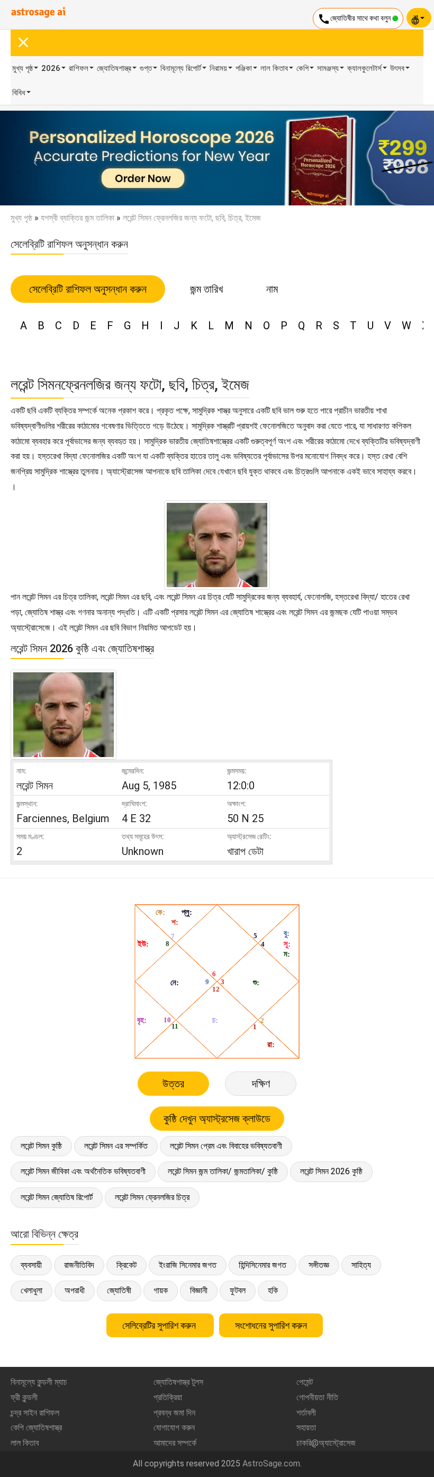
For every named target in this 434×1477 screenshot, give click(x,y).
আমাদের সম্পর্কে (174, 1443)
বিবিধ (18, 92)
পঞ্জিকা (244, 68)
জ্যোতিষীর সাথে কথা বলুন (355, 19)
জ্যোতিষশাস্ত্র (114, 68)
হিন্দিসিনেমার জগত (262, 1265)
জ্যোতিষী (119, 1290)
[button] (32, 158)
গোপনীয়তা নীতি (317, 1397)
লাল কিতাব (274, 68)
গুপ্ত (146, 68)
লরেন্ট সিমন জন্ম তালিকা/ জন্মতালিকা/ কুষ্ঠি (223, 1171)
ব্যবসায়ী (31, 1265)
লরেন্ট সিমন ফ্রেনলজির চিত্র (152, 1197)
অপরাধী (75, 1290)
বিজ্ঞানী (198, 1290)
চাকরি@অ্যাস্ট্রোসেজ (326, 1443)
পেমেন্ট (304, 1382)
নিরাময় (218, 68)
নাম (272, 289)
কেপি (302, 68)
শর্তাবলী (306, 1413)
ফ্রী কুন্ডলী (24, 1397)
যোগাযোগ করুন (174, 1427)
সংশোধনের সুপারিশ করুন (271, 1325)
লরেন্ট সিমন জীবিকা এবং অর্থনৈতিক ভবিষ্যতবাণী (83, 1171)
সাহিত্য (361, 1265)
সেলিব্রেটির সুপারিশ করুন (160, 1325)
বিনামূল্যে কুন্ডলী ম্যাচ (39, 1382)
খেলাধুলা (31, 1290)
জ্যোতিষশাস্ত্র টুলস (178, 1382)
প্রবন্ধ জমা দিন (174, 1413)
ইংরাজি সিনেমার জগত (187, 1265)
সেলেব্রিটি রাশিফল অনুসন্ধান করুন (88, 289)
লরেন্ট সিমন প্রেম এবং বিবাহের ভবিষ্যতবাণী (226, 1146)
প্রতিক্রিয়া (167, 1397)
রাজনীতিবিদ (79, 1265)
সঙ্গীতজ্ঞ (319, 1265)
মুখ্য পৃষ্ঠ (22, 68)
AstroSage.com (271, 1463)
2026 (50, 68)
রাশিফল (78, 68)
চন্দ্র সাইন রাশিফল (35, 1413)
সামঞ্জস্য (328, 68)
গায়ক (160, 1290)
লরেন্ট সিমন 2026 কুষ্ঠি (331, 1171)
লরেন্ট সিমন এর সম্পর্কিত (116, 1146)
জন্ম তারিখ (206, 289)
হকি (273, 1290)
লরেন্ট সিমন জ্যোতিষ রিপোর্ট (57, 1197)
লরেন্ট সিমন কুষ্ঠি (41, 1146)
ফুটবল (238, 1290)
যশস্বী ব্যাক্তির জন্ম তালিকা (77, 218)
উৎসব (397, 68)
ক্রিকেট (126, 1265)
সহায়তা (306, 1427)
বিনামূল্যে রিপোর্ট (180, 68)
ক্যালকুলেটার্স (364, 68)
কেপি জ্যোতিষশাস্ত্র (36, 1427)
